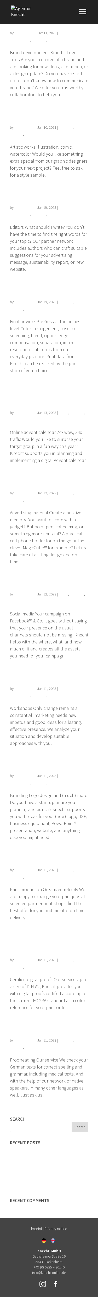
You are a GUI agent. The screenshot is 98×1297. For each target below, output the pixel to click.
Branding (26, 762)
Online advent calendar (35, 394)
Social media (33, 580)
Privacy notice (55, 1228)
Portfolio (54, 40)
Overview (39, 40)
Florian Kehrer (24, 33)
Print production (40, 856)
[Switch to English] (53, 1240)
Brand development (29, 1149)
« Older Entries (24, 1113)
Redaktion (28, 194)
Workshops (30, 674)
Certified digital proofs (38, 941)
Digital (63, 412)
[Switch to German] (44, 1240)
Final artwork (33, 288)
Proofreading (33, 1026)
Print (28, 134)
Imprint (36, 1228)
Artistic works (34, 113)
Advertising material (46, 479)
